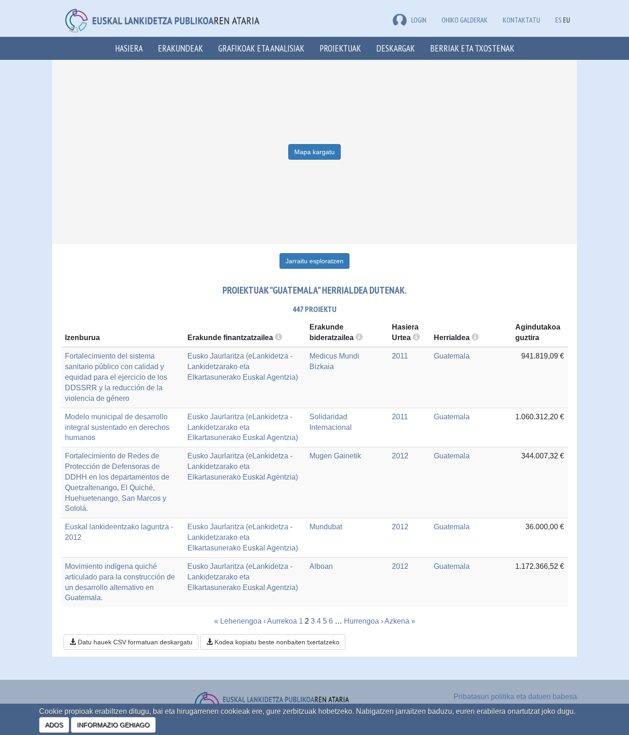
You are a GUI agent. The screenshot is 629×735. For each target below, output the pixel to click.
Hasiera (129, 48)
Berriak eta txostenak (472, 48)
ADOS (54, 725)
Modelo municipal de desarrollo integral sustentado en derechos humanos (117, 427)
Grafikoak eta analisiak (261, 48)
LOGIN (418, 19)
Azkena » (399, 621)
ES (558, 19)
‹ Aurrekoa (280, 621)
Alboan (321, 566)
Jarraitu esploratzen (314, 261)
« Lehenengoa (238, 621)
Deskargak (395, 48)
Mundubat (325, 527)
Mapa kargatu (314, 152)
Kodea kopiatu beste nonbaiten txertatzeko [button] (276, 642)
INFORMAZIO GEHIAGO (113, 725)
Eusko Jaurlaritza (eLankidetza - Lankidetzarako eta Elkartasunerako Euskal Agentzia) (242, 366)
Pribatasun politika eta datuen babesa (515, 696)
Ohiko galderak (465, 19)
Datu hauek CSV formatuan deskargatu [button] (134, 642)
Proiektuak (340, 48)
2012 (400, 456)
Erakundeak (180, 48)
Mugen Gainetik (335, 456)
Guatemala (452, 356)
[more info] (416, 337)
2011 (400, 356)
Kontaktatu (521, 19)
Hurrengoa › (363, 621)
